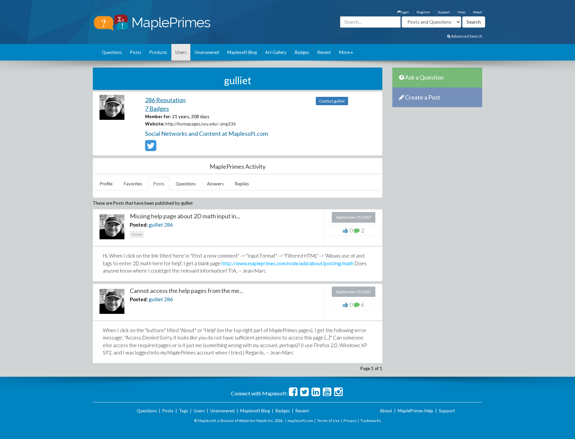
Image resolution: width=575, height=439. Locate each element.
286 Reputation (165, 100)
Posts (135, 52)
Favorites (133, 183)
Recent (324, 52)
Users (180, 52)
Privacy (349, 420)
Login (405, 12)
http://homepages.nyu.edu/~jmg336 (200, 123)
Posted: (139, 225)
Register (423, 12)
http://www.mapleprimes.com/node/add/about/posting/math (288, 263)
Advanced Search (466, 36)
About (477, 12)
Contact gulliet (332, 101)
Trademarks (370, 420)
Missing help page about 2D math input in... (185, 216)
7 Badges (157, 108)
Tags (183, 410)
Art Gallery (276, 52)
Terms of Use (328, 420)
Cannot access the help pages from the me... (186, 290)
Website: (154, 123)
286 (168, 225)
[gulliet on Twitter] (150, 148)
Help (461, 12)
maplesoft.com (300, 420)
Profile (106, 183)
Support (444, 12)
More (344, 52)
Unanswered (207, 52)
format (137, 234)
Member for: (158, 116)
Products (158, 52)
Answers (215, 183)
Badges (302, 52)
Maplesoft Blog (242, 52)
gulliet (156, 225)
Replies (242, 183)
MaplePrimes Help (415, 410)
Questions (112, 52)
